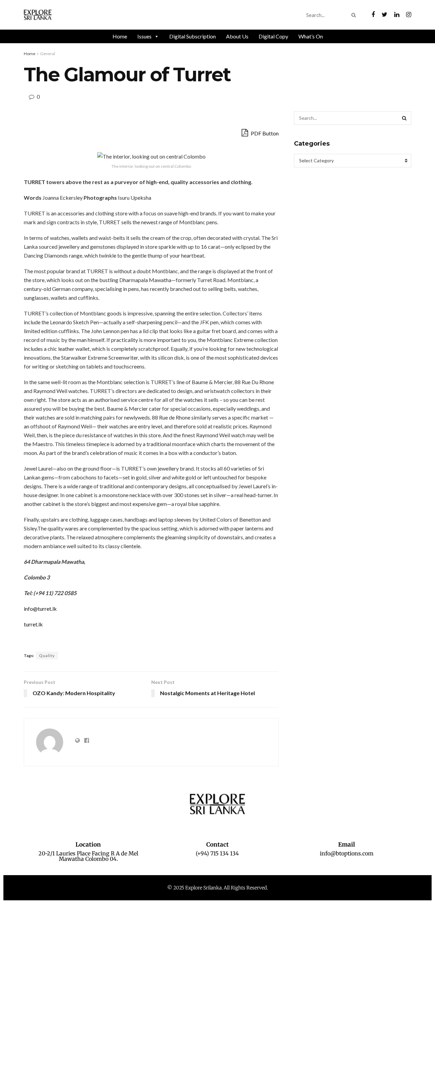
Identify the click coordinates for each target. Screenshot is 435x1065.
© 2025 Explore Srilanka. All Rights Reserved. (217, 888)
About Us (237, 36)
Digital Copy (273, 36)
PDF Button (264, 133)
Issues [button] (144, 36)
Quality (47, 655)
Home (119, 36)
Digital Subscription (192, 36)
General (47, 53)
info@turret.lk (40, 608)
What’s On (310, 36)
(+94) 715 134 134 (217, 853)
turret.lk (33, 624)
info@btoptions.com (346, 853)
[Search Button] (355, 15)
